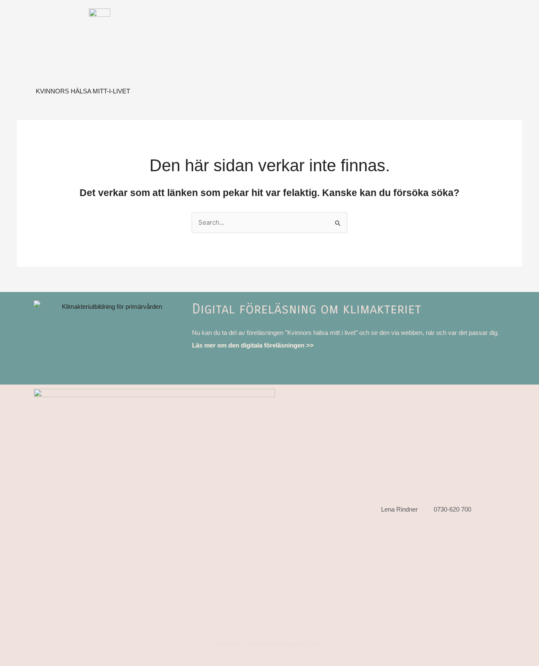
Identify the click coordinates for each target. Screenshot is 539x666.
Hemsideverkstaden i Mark (285, 644)
